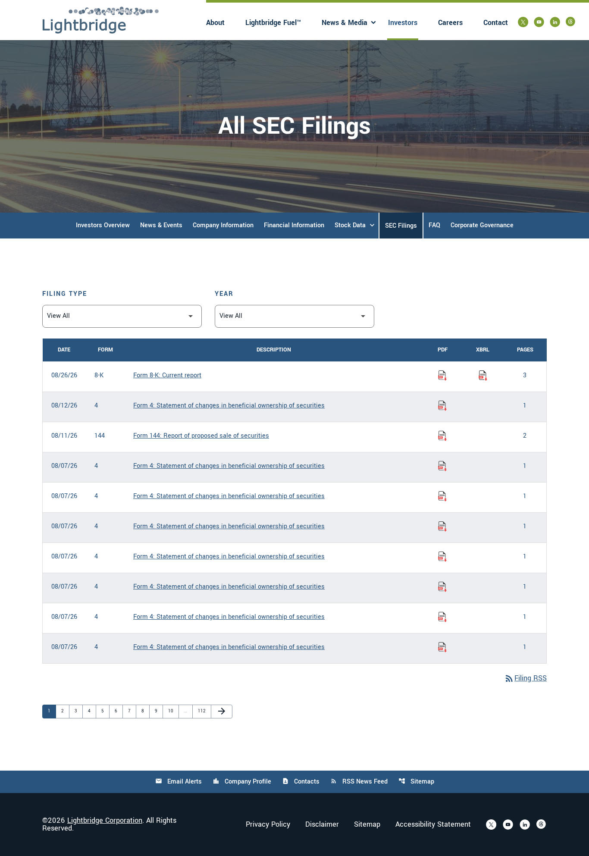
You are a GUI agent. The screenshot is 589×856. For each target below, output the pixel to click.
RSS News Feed (359, 781)
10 (172, 711)
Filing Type (64, 293)
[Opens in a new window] (523, 22)
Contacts (301, 781)
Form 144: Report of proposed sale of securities (201, 435)
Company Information (223, 225)
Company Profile (242, 781)
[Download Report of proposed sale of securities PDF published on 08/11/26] (442, 436)
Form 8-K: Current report (167, 375)
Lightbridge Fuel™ (273, 23)
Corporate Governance (482, 225)
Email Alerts (178, 781)
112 (202, 711)
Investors (402, 23)
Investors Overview (103, 225)
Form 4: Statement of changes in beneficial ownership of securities (229, 405)
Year (224, 293)
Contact (495, 23)
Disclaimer (322, 824)
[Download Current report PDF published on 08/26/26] (442, 375)
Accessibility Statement (433, 824)
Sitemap (416, 781)
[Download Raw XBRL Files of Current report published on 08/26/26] (483, 375)
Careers (450, 23)
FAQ (434, 225)
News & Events (161, 225)
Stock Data (350, 225)
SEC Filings (401, 225)
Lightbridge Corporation (104, 820)
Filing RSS (525, 678)
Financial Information (294, 225)
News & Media (344, 23)
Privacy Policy (268, 824)
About (215, 23)
